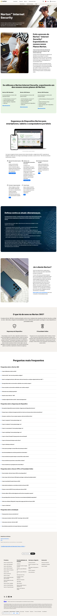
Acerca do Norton (45, 562)
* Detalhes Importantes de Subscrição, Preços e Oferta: (12, 546)
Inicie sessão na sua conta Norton (40, 292)
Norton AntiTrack (7, 573)
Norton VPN (6, 571)
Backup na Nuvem (20, 579)
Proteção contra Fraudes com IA (22, 566)
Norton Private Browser (8, 587)
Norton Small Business (8, 585)
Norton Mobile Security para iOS (8, 581)
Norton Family (7, 575)
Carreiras (17, 611)
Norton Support (31, 570)
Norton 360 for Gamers (8, 569)
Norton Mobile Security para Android (8, 578)
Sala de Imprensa (12, 611)
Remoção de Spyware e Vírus (33, 568)
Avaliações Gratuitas (46, 564)
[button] (28, 371)
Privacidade (27, 611)
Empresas (21, 1)
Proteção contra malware (20, 577)
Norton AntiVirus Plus (8, 562)
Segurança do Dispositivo (5, 538)
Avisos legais (22, 611)
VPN (1, 540)
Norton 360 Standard (8, 564)
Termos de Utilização (37, 611)
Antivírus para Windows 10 (21, 569)
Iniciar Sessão (44, 566)
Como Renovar (31, 572)
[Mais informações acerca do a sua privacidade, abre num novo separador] (11, 613)
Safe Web (19, 581)
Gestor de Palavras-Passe (21, 589)
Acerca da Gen (6, 611)
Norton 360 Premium (8, 568)
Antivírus (18, 563)
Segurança (31, 611)
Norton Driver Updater (8, 583)
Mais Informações (6, 105)
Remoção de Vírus (20, 574)
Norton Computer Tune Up (33, 565)
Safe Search (19, 583)
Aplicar (32, 553)
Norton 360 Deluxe (8, 566)
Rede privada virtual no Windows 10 (21, 586)
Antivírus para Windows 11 (21, 572)
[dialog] (11, 613)
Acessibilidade (44, 611)
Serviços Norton (31, 562)
